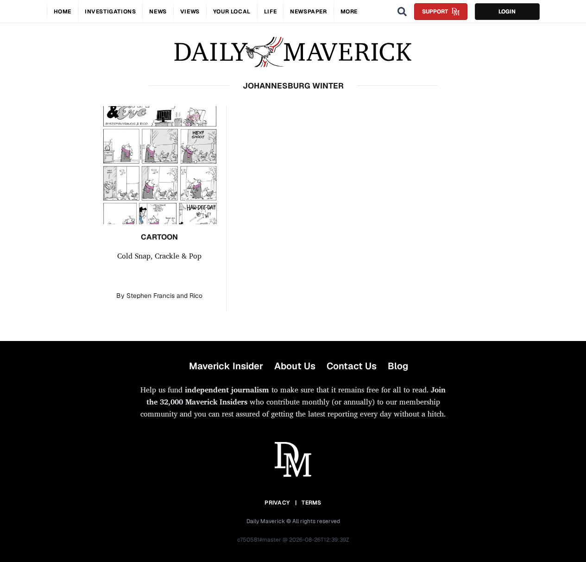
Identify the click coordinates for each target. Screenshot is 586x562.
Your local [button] (232, 11)
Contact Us (352, 366)
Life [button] (270, 11)
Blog (398, 366)
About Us (294, 366)
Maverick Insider (226, 366)
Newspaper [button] (308, 11)
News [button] (157, 11)
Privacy (277, 502)
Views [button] (190, 11)
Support (435, 11)
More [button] (349, 11)
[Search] (402, 11)
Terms (311, 502)
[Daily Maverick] (293, 52)
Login (507, 11)
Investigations (110, 11)
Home (62, 11)
